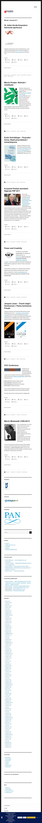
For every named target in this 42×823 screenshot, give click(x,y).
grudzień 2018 (8, 681)
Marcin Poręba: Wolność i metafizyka (15, 83)
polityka (5, 76)
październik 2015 (9, 734)
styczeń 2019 (8, 679)
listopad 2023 (8, 625)
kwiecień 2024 (8, 622)
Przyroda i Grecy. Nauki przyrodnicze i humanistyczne (24, 150)
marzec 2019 (8, 676)
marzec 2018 (8, 694)
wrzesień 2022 (8, 635)
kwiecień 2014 (8, 743)
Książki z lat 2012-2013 (10, 545)
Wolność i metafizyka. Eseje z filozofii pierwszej (25, 94)
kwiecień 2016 (8, 727)
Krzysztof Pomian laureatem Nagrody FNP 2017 (16, 189)
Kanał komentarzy (9, 790)
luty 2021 (7, 647)
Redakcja (7, 548)
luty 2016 (7, 730)
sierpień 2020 (8, 656)
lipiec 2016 (7, 722)
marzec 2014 (8, 745)
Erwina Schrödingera (24, 148)
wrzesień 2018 (8, 685)
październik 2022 (9, 633)
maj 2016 (7, 725)
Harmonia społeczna (20, 52)
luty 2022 (7, 638)
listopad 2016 (8, 716)
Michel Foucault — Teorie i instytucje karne (14, 570)
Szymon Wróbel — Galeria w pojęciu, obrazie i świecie (17, 566)
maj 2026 (7, 604)
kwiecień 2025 (8, 618)
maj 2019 (7, 673)
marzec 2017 (8, 710)
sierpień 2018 (8, 687)
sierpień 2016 (8, 720)
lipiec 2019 (7, 670)
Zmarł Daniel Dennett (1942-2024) (21, 587)
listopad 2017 (8, 700)
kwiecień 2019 (8, 674)
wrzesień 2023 (8, 627)
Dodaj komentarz (10, 76)
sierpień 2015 (8, 736)
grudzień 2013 (8, 746)
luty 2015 (7, 740)
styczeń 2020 (8, 664)
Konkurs (7, 762)
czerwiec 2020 (8, 658)
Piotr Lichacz (8, 74)
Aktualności (7, 757)
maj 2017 (7, 707)
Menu (35, 7)
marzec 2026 (8, 607)
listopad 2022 (8, 631)
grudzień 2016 (8, 714)
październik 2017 (9, 702)
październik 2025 (9, 615)
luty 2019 (7, 677)
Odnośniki (7, 546)
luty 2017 (7, 711)
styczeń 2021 (8, 648)
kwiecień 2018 (8, 693)
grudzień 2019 (8, 665)
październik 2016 (9, 717)
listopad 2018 (8, 682)
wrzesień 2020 (8, 654)
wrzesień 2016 (8, 719)
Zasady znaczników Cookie (11, 549)
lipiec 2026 (7, 601)
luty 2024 (7, 624)
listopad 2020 (8, 651)
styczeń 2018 (8, 697)
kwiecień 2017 (8, 708)
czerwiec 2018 (8, 690)
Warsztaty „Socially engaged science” (21, 586)
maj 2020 (7, 659)
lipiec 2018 (7, 688)
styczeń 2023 (8, 630)
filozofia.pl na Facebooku (11, 774)
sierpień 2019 (8, 668)
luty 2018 (7, 696)
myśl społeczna (28, 74)
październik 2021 (9, 642)
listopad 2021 (8, 641)
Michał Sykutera (8, 586)
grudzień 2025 (8, 611)
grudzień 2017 (8, 699)
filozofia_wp (7, 131)
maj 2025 (7, 616)
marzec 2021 (8, 645)
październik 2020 (9, 653)
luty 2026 (7, 608)
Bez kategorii (8, 759)
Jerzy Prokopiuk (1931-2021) (19, 589)
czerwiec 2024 (8, 621)
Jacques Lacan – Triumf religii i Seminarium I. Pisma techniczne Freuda (17, 305)
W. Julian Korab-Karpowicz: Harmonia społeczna (16, 26)
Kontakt (7, 543)
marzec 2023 (8, 628)
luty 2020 (7, 662)
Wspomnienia (19, 471)
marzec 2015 (8, 739)
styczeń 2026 (8, 610)
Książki (18, 74)
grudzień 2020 (8, 650)
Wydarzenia (18, 241)
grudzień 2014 (8, 742)
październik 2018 (9, 684)
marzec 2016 (8, 728)
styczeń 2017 (8, 713)
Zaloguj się (7, 787)
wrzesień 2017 (8, 704)
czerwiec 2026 (8, 602)
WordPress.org (8, 792)
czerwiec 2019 (8, 671)
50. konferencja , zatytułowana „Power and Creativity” (17, 259)
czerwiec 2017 (8, 705)
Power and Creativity (13, 248)
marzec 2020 (8, 661)
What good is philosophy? (19, 590)
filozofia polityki (23, 74)
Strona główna (7, 805)
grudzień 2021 (8, 639)
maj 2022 (7, 636)
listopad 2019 (8, 667)
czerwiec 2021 (8, 644)
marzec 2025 (8, 619)
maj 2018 (7, 691)
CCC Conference (11, 365)
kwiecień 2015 (8, 737)
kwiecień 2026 (8, 605)
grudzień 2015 (8, 733)
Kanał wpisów (8, 789)
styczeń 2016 (8, 731)
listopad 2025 (8, 613)
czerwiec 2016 (8, 723)
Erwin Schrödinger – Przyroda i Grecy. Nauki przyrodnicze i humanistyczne (17, 139)
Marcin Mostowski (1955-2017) (17, 421)
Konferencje (18, 297)
